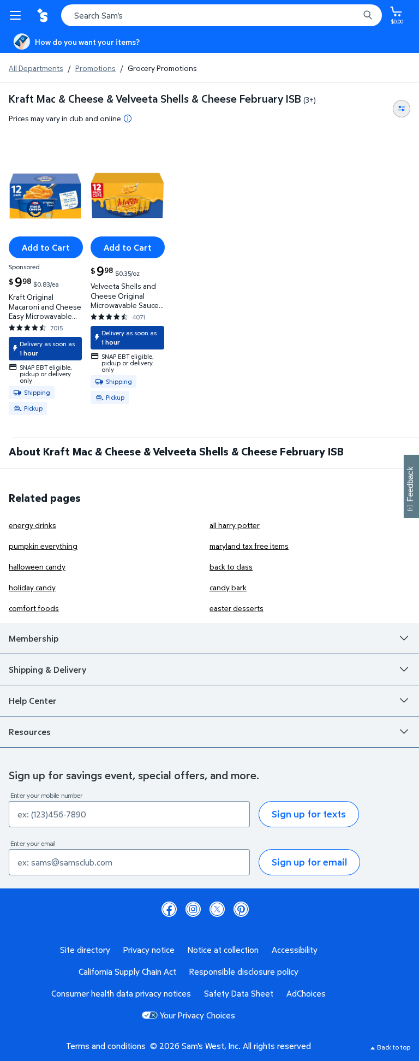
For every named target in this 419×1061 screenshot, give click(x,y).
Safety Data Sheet (238, 993)
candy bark (228, 587)
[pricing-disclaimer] (127, 118)
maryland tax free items (249, 546)
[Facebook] (169, 909)
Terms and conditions (106, 1046)
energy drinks (32, 525)
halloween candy (37, 566)
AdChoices (306, 993)
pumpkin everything (43, 546)
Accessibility (295, 950)
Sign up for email (309, 862)
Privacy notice (149, 950)
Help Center (33, 701)
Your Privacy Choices (197, 1015)
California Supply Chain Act (127, 971)
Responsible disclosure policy (243, 971)
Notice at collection (223, 950)
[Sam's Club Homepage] (43, 15)
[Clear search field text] (353, 15)
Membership (33, 638)
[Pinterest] (241, 909)
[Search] (367, 15)
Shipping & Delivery (47, 669)
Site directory (85, 950)
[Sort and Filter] (401, 108)
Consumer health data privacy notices (121, 993)
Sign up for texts (309, 814)
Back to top (393, 1047)
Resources (30, 732)
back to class (231, 566)
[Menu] (17, 15)
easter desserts (237, 608)
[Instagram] (193, 909)
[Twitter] (217, 909)
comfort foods (34, 608)
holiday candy (32, 587)
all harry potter (235, 525)
